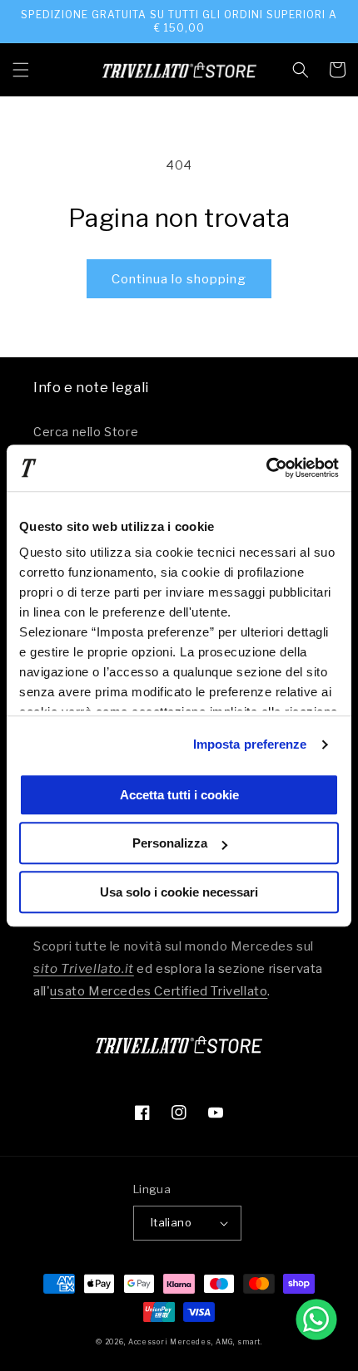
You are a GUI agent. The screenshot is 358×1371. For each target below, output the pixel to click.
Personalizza (169, 843)
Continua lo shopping (179, 279)
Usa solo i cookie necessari (179, 892)
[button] (20, 70)
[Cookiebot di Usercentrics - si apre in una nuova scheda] (266, 468)
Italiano (171, 1222)
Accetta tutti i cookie (179, 795)
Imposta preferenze (250, 744)
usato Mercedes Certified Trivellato (158, 991)
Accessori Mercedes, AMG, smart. (195, 1342)
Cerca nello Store (85, 432)
